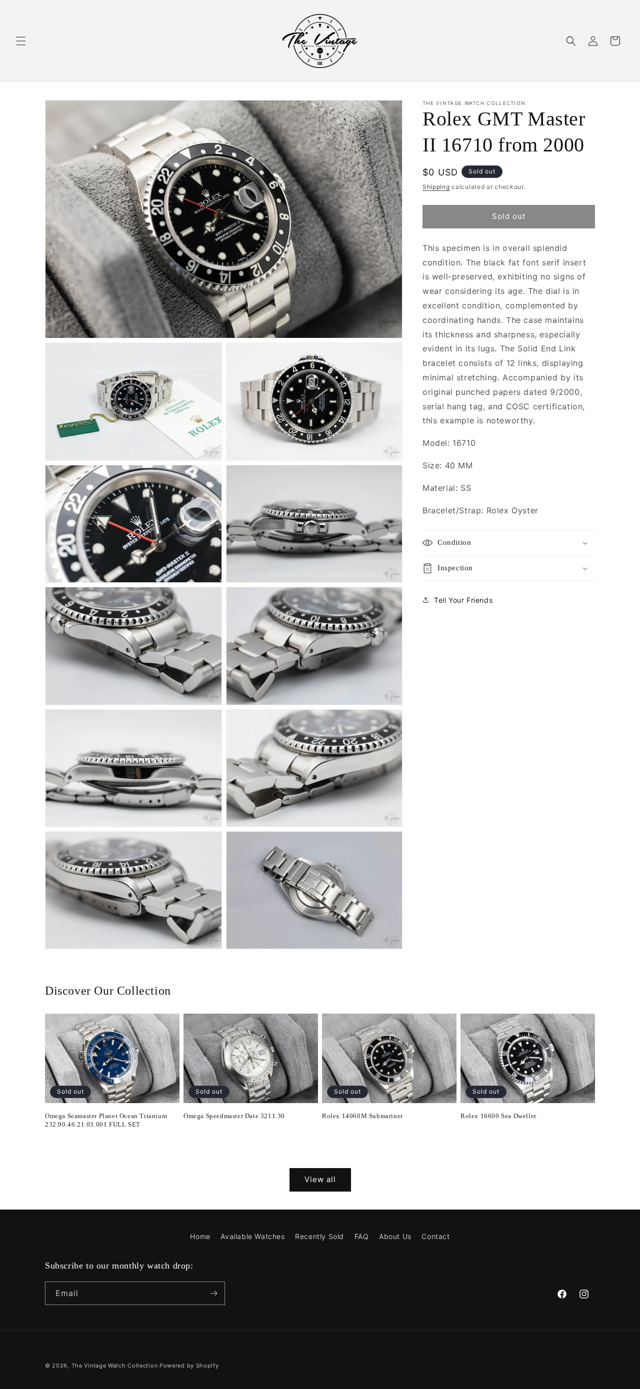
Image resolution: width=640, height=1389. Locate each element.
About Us (395, 1236)
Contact (436, 1236)
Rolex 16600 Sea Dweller (498, 1116)
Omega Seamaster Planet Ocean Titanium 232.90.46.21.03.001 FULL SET (106, 1120)
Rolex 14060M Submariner (362, 1116)
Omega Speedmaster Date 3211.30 (234, 1116)
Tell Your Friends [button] (463, 599)
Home (200, 1236)
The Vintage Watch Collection (115, 1365)
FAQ (361, 1236)
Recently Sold (319, 1236)
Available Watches (252, 1236)
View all (320, 1179)
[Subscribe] (213, 1293)
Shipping (436, 186)
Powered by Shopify (189, 1365)
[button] (21, 41)
